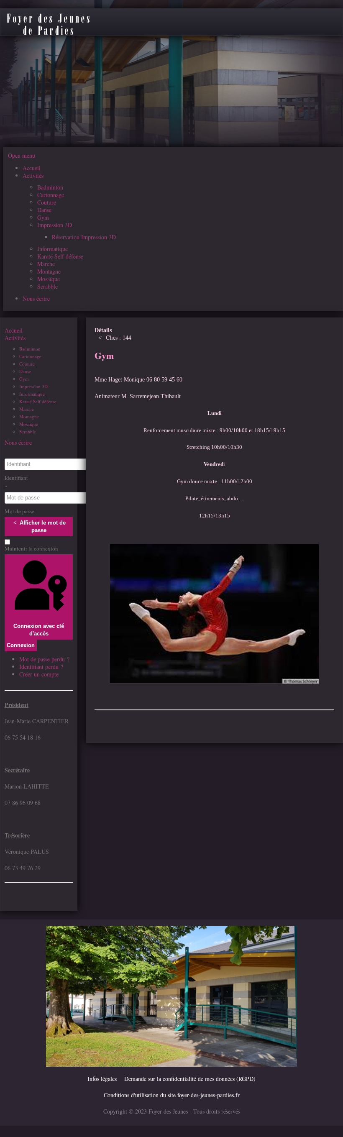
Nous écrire (18, 442)
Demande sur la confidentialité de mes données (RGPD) (190, 1079)
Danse (25, 371)
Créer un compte (39, 674)
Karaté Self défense (37, 401)
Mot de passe (19, 511)
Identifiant (16, 477)
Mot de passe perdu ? (44, 659)
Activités (15, 338)
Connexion (21, 645)
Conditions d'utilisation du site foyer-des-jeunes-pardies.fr (172, 1095)
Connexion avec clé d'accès (38, 630)
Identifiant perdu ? (41, 667)
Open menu (21, 155)
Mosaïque (28, 424)
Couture (27, 364)
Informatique (32, 394)
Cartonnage (30, 356)
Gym (24, 379)
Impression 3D (33, 386)
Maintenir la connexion (31, 548)
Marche (26, 409)
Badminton (30, 349)
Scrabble (27, 431)
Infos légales (102, 1079)
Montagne (29, 416)
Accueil (14, 330)
